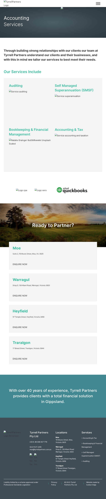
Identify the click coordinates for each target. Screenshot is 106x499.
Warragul (21, 279)
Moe (17, 248)
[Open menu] (98, 4)
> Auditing (85, 461)
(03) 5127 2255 (35, 447)
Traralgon (21, 342)
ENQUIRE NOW (20, 264)
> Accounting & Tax (89, 438)
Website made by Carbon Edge (92, 483)
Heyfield (20, 311)
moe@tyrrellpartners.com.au (40, 449)
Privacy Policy (54, 483)
